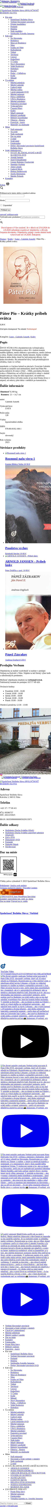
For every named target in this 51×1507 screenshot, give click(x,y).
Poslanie (13, 26)
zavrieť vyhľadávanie (9, 1506)
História (13, 29)
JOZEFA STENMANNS (21, 1485)
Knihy (13, 111)
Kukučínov (15, 59)
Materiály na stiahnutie (19, 125)
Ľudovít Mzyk (16, 169)
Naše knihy (15, 1440)
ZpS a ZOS (10, 837)
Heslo (2, 200)
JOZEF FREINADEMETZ (21, 1470)
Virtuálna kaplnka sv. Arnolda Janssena (26, 1499)
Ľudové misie (16, 87)
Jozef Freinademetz (18, 160)
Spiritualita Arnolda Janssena (22, 33)
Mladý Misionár (17, 1442)
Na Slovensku (16, 38)
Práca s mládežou (17, 97)
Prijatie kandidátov (18, 24)
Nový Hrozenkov (17, 64)
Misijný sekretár (17, 85)
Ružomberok (15, 50)
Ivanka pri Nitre (17, 47)
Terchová (14, 54)
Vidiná (13, 52)
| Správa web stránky (18, 885)
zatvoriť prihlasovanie (9, 214)
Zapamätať (7, 205)
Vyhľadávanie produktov (10, 217)
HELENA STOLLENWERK (22, 1482)
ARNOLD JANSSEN (19, 1468)
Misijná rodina (16, 90)
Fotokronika (15, 143)
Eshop (2, 185)
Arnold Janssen (16, 157)
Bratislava (14, 40)
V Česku (14, 61)
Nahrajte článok (11, 844)
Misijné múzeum (17, 94)
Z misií (13, 139)
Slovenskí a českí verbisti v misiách (19, 1328)
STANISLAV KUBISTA (21, 1475)
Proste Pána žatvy (12, 1344)
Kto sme (8, 17)
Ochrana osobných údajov (11, 888)
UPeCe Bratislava (17, 99)
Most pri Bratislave (18, 43)
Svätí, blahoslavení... (13, 150)
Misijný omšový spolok (15, 1335)
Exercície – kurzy (17, 122)
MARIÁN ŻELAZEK (19, 1487)
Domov (3, 239)
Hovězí (13, 71)
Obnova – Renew (17, 120)
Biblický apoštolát (17, 115)
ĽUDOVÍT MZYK (18, 1480)
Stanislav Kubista (17, 164)
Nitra (12, 45)
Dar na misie (15, 136)
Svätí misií (14, 141)
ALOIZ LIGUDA (18, 1477)
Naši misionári (16, 129)
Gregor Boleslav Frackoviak (22, 162)
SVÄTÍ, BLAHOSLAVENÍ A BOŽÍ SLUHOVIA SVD (25, 154)
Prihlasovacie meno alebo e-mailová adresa (17, 193)
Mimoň (13, 78)
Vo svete (14, 132)
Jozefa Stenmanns (17, 174)
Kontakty (9, 178)
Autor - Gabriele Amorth (25, 239)
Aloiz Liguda (15, 167)
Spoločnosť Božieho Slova (21, 19)
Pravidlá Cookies (30, 888)
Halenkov (14, 69)
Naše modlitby (16, 31)
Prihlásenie (4, 885)
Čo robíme (9, 80)
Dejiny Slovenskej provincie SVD (24, 1365)
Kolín (12, 76)
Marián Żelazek (16, 176)
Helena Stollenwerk (18, 171)
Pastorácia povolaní (18, 104)
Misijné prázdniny (17, 101)
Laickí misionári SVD (19, 92)
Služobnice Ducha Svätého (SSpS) (19, 830)
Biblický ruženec (12, 1347)
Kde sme (9, 36)
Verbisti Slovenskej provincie (22, 22)
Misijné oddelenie (12, 1333)
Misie (7, 127)
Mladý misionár (16, 113)
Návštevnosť (10, 847)
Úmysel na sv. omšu (19, 901)
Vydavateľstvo (16, 106)
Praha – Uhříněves (18, 73)
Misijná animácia (17, 83)
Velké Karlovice (17, 66)
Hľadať (28, 1503)
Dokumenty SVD (12, 840)
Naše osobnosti (16, 134)
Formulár (9, 842)
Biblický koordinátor (19, 118)
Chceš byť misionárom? (15, 1330)
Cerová (13, 57)
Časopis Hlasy (16, 108)
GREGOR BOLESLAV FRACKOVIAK (28, 1473)
